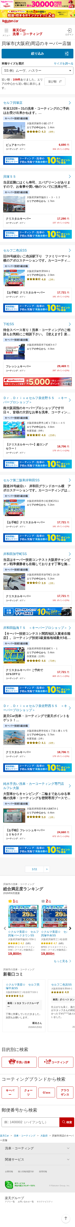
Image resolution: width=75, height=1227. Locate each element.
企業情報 (9, 1171)
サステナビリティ (45, 1202)
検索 (69, 1122)
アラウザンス (65, 1092)
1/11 (34, 869)
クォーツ (28, 1092)
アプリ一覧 (10, 1202)
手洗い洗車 (23, 1062)
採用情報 (43, 1171)
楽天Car (4, 1135)
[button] (70, 929)
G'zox (46, 1092)
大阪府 (44, 1135)
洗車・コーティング (24, 1135)
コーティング (59, 1062)
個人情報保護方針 (26, 1171)
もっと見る (61, 961)
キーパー (10, 1092)
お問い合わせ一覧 (26, 1202)
